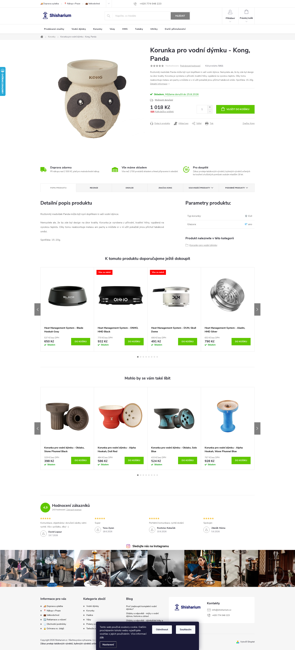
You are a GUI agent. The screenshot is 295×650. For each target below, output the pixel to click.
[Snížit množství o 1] (209, 111)
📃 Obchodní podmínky (54, 624)
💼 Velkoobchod (92, 3)
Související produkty (199, 188)
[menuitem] (54, 29)
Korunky (90, 611)
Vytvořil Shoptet (247, 641)
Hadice (89, 615)
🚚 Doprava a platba (49, 3)
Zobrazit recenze (73, 509)
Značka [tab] (165, 188)
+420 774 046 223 (221, 615)
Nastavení (108, 644)
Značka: (249, 123)
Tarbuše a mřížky (94, 628)
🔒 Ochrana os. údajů (53, 628)
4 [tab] (146, 357)
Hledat (180, 16)
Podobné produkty (235, 188)
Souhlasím (185, 629)
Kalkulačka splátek (164, 111)
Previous (37, 309)
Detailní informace (158, 83)
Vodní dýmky (92, 606)
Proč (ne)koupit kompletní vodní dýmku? (141, 608)
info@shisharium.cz (221, 609)
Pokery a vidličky (94, 624)
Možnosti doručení (164, 100)
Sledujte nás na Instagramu (150, 546)
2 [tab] (140, 357)
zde (102, 637)
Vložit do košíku (237, 109)
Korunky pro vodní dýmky (203, 245)
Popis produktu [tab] (58, 188)
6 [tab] (151, 357)
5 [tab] (149, 357)
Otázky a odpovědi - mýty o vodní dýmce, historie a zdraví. (142, 615)
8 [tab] (157, 357)
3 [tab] (143, 357)
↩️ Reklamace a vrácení (54, 619)
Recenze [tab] (94, 188)
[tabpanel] (67, 309)
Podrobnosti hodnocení (190, 66)
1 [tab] (138, 357)
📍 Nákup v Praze (72, 3)
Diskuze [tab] (130, 188)
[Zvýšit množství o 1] (209, 107)
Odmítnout (162, 629)
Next (257, 309)
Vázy (88, 619)
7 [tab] (154, 357)
